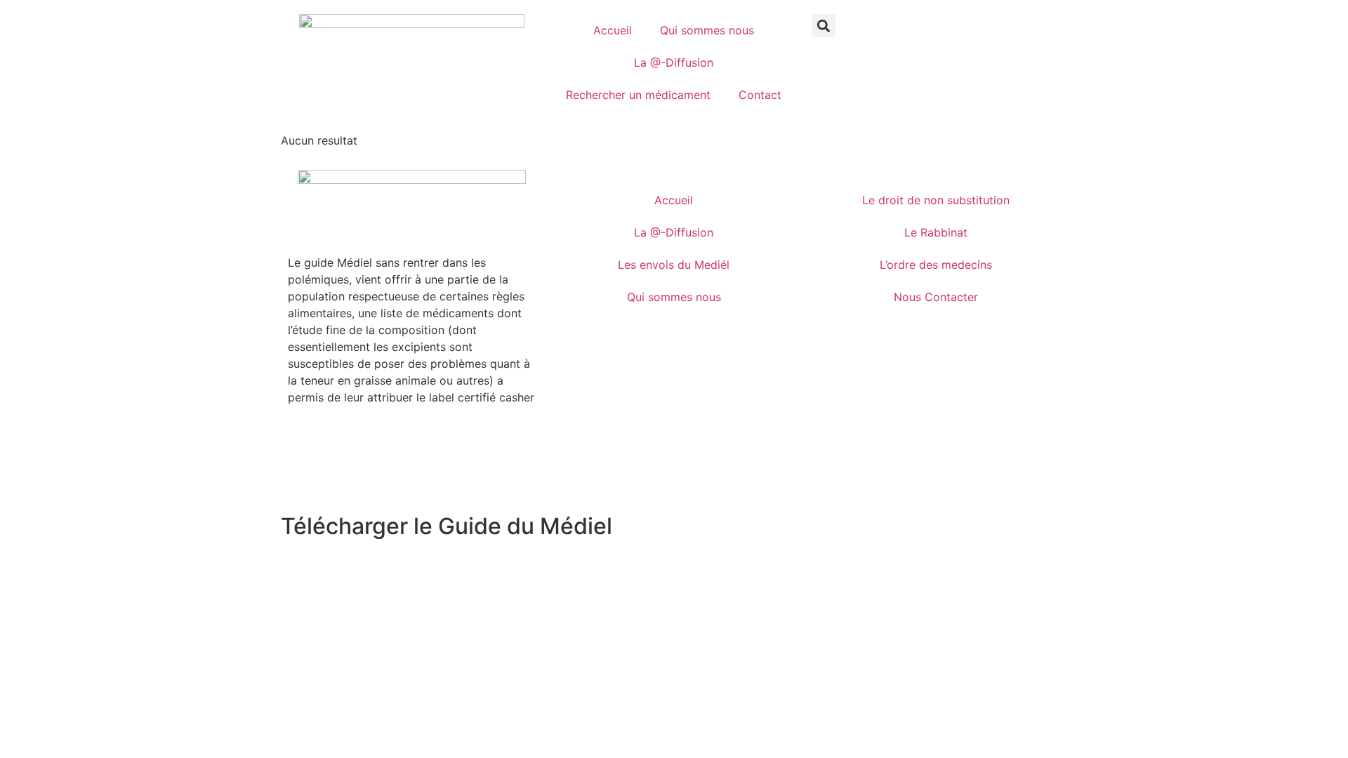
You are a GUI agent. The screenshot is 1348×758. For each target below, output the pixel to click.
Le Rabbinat (935, 232)
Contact (760, 95)
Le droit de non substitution (936, 200)
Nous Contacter (936, 297)
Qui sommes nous (707, 30)
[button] (823, 25)
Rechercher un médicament (638, 95)
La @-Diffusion (673, 62)
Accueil (612, 30)
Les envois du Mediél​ (673, 265)
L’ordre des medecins (936, 265)
